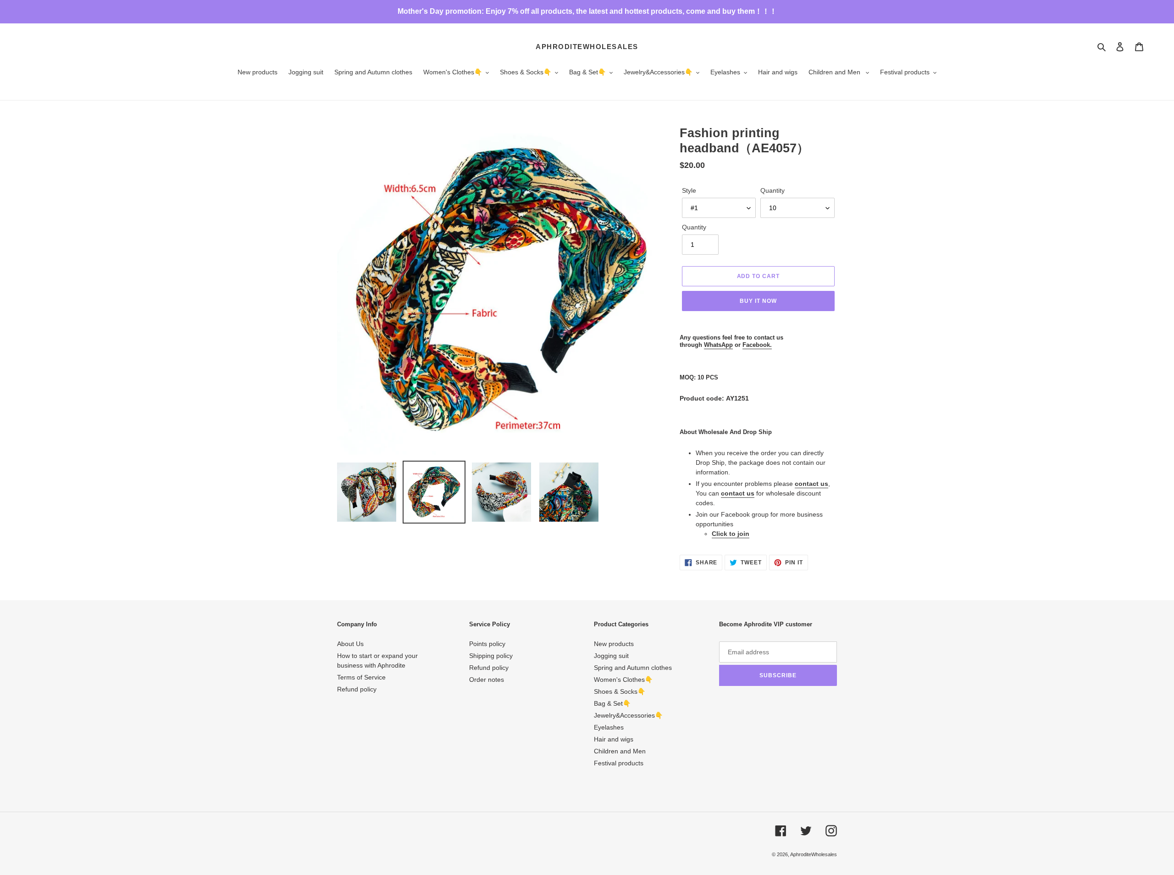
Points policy (487, 643)
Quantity (772, 190)
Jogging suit (611, 655)
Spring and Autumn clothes (633, 667)
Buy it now (758, 301)
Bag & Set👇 (612, 703)
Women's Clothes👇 (623, 679)
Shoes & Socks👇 (619, 691)
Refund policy (357, 689)
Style (689, 190)
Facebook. (757, 344)
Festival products (618, 763)
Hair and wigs (613, 739)
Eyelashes (609, 727)
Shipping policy (491, 655)
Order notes (486, 679)
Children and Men (620, 751)
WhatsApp (718, 344)
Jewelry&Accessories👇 (628, 715)
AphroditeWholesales (587, 46)
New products (614, 643)
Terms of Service (361, 677)
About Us (350, 643)
